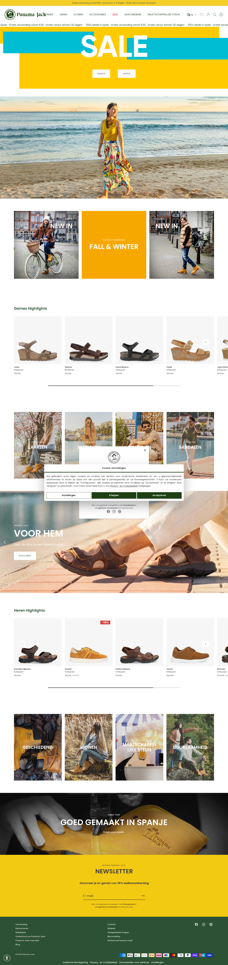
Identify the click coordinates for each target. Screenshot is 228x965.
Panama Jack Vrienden (27, 940)
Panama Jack (28, 954)
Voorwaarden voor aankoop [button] (134, 962)
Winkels (111, 928)
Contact (111, 924)
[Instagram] (114, 511)
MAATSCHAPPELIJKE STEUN (164, 14)
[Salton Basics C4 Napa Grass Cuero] (139, 642)
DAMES (49, 14)
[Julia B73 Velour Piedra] (38, 340)
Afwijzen (114, 495)
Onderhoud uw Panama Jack (30, 936)
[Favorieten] (201, 14)
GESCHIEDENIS (132, 14)
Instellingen (69, 495)
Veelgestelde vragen (118, 932)
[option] (114, 147)
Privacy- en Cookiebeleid (123, 486)
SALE (115, 14)
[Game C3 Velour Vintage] (89, 642)
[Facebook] (108, 511)
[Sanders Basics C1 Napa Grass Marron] (38, 642)
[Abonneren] (142, 896)
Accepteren (159, 495)
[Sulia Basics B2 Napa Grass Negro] (139, 340)
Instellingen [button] (157, 962)
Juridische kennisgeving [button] (75, 962)
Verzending (21, 924)
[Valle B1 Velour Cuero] (190, 340)
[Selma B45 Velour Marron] (89, 340)
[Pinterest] (119, 511)
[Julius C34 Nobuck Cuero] (190, 642)
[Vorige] (4, 147)
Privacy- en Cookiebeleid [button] (103, 962)
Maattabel (21, 932)
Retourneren (22, 928)
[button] (22, 342)
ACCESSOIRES (97, 14)
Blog (18, 944)
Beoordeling (113, 936)
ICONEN (78, 14)
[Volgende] (223, 147)
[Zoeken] (214, 14)
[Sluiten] (145, 450)
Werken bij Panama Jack (120, 940)
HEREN (63, 14)
